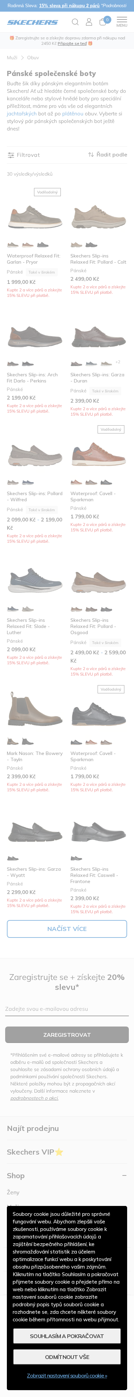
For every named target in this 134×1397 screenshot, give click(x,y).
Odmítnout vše (67, 1357)
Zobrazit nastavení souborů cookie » (67, 1375)
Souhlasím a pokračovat (67, 1336)
